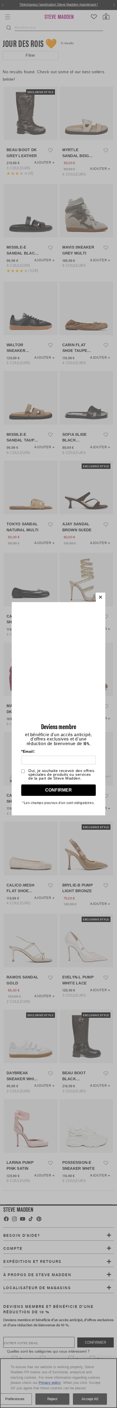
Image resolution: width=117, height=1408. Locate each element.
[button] (100, 597)
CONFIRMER (58, 790)
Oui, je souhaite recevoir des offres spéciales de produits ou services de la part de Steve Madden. (61, 774)
